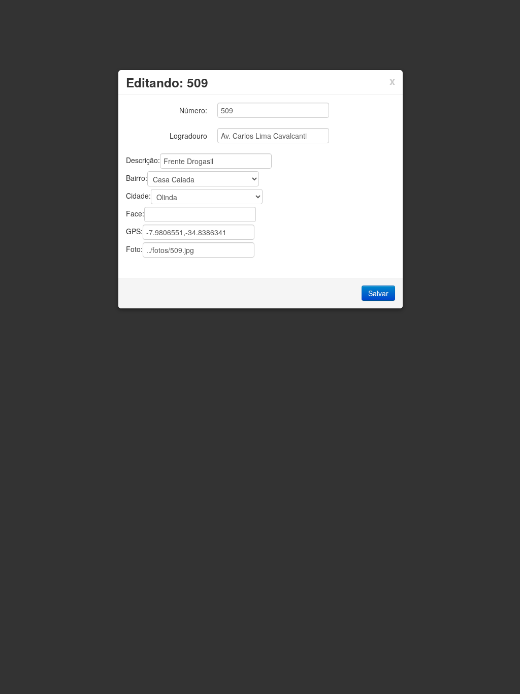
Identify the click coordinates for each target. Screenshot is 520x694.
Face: (135, 213)
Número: (193, 110)
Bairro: (136, 177)
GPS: (134, 231)
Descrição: (143, 159)
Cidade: (138, 195)
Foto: (134, 248)
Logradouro (188, 136)
